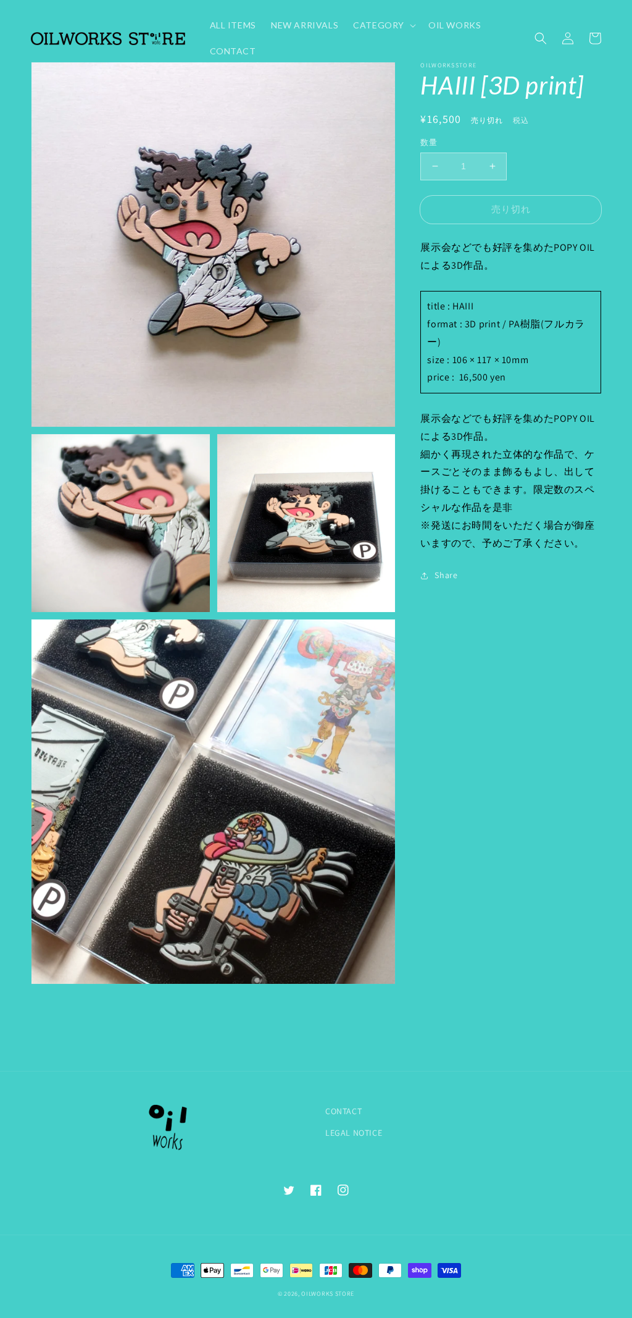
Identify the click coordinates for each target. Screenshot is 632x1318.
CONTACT (343, 1111)
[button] (540, 38)
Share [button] (445, 575)
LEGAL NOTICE (353, 1132)
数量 (428, 142)
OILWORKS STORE (327, 1294)
